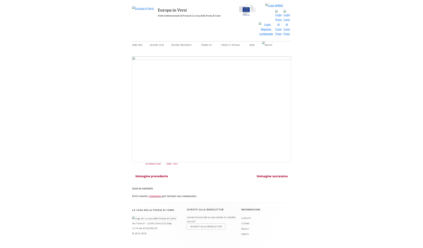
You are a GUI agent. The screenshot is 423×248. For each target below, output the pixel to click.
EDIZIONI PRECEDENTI (181, 45)
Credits (245, 234)
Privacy (245, 229)
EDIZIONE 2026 (157, 45)
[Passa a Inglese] (267, 45)
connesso (155, 196)
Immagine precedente (151, 176)
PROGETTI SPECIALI (230, 45)
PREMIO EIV (206, 45)
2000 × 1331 (172, 163)
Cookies (245, 223)
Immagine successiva (272, 176)
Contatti (246, 218)
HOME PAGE (137, 45)
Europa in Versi (172, 10)
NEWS (252, 45)
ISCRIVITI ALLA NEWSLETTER (206, 226)
